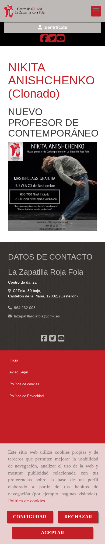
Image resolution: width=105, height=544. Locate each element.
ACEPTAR (52, 532)
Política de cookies (26, 500)
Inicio (13, 360)
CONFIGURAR (29, 516)
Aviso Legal (18, 372)
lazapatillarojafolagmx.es (37, 316)
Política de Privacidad (26, 396)
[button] (52, 27)
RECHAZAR (78, 516)
